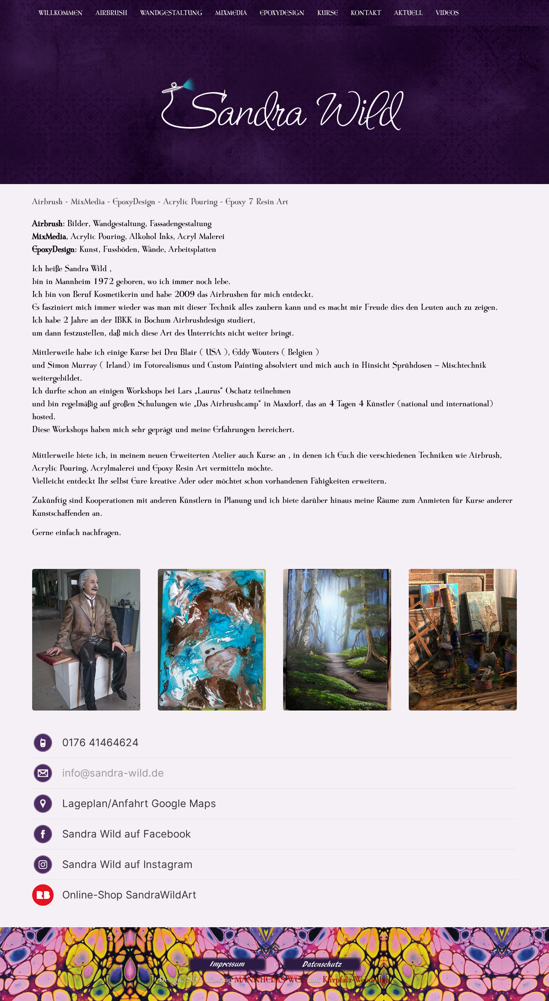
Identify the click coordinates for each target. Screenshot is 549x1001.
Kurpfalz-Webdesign (356, 979)
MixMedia (231, 13)
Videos (447, 13)
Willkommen (61, 13)
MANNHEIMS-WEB (270, 979)
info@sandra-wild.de (113, 773)
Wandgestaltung (171, 13)
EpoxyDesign (282, 13)
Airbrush (111, 13)
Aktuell (408, 13)
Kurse (327, 13)
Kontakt (366, 13)
